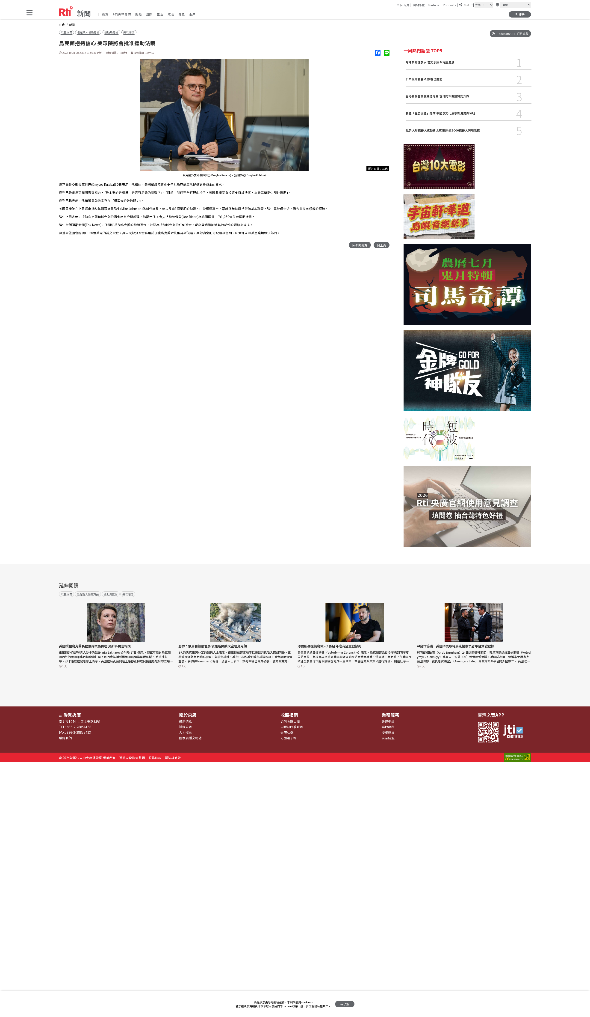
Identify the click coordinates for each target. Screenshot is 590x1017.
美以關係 (128, 32)
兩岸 (192, 14)
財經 (138, 14)
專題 (181, 14)
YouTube (434, 5)
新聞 (71, 25)
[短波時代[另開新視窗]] (439, 441)
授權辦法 (388, 732)
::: (398, 5)
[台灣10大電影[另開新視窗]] (439, 169)
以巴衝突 (66, 32)
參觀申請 (388, 721)
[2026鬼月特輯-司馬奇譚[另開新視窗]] (467, 287)
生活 (160, 14)
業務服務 (390, 715)
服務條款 (154, 757)
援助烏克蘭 (111, 32)
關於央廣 (188, 715)
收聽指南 (289, 715)
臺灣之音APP (491, 715)
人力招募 (185, 732)
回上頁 (381, 245)
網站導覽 (420, 5)
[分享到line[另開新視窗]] (386, 53)
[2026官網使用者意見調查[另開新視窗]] (467, 509)
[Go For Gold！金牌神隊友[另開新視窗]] (467, 373)
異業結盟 (388, 738)
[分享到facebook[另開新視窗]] (378, 53)
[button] (29, 13)
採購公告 (185, 727)
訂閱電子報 (288, 738)
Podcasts (450, 5)
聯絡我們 (65, 738)
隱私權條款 (173, 757)
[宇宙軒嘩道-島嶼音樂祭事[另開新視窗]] (439, 219)
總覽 (105, 14)
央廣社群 (286, 732)
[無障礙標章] (517, 758)
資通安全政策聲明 (132, 757)
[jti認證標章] (515, 732)
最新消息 (185, 721)
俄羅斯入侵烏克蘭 (88, 32)
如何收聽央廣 (290, 721)
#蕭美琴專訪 (122, 14)
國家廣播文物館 (190, 738)
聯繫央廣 (72, 715)
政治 (171, 14)
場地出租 (388, 727)
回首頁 (405, 5)
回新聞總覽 (359, 245)
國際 (149, 14)
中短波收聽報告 (291, 727)
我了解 (344, 1004)
